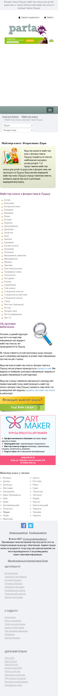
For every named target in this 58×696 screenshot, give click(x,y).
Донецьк (7, 484)
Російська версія (38, 533)
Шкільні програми (14, 597)
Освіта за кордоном (15, 624)
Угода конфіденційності (35, 539)
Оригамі (8, 265)
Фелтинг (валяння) (14, 304)
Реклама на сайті (13, 685)
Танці (7, 301)
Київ (5, 498)
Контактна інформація (16, 681)
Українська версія (18, 533)
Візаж (7, 216)
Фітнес (7, 308)
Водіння (8, 223)
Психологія (9, 275)
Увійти (49, 17)
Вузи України (11, 573)
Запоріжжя (8, 491)
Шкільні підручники (14, 627)
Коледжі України (13, 580)
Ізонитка (8, 232)
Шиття (7, 317)
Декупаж (9, 229)
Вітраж (7, 219)
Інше (6, 236)
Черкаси (37, 508)
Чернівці (37, 512)
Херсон (36, 502)
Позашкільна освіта (15, 590)
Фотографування (13, 314)
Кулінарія (9, 249)
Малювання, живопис (15, 255)
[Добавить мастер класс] (22, 404)
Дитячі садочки (12, 671)
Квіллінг (8, 239)
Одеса (36, 478)
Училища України (13, 583)
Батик (7, 200)
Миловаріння (11, 259)
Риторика (9, 278)
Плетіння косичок (13, 268)
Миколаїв (8, 519)
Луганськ (8, 508)
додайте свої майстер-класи (40, 390)
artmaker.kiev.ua (27, 463)
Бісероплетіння (12, 206)
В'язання (8, 210)
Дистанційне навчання (16, 631)
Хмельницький (40, 505)
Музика (8, 262)
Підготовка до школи (15, 678)
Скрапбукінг (10, 285)
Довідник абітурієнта (15, 594)
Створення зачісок (14, 291)
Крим (5, 502)
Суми (35, 488)
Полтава (37, 481)
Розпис (8, 281)
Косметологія (11, 245)
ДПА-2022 (9, 658)
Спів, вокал (9, 288)
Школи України (12, 638)
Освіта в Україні (10, 116)
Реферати (10, 634)
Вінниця (7, 478)
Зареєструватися (30, 17)
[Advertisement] (29, 73)
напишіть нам (44, 368)
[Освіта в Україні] (28, 29)
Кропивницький (11, 505)
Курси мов (10, 617)
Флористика (10, 311)
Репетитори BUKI (13, 668)
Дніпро (6, 481)
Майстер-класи (30, 116)
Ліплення (9, 252)
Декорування (11, 226)
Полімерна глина (12, 272)
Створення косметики (15, 294)
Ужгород (37, 495)
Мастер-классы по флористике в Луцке (28, 561)
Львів (6, 515)
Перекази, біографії (14, 587)
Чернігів (37, 515)
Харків (36, 498)
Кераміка (9, 242)
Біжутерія (9, 203)
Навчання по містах (15, 675)
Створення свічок (13, 298)
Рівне (35, 484)
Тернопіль (38, 491)
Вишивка (8, 213)
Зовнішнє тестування (16, 576)
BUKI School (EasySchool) (11, 663)
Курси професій (13, 620)
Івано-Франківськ (12, 495)
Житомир (8, 488)
